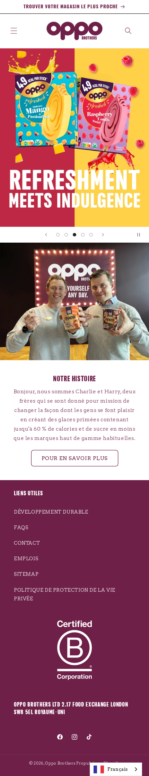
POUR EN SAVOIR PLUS (75, 458)
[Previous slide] (46, 234)
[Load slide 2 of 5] (66, 235)
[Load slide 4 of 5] (83, 235)
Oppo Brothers (60, 763)
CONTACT (27, 543)
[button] (13, 30)
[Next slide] (103, 234)
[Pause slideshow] (141, 234)
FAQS (21, 527)
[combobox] (116, 769)
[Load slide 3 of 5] (74, 235)
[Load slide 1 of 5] (58, 235)
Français (117, 769)
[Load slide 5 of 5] (91, 235)
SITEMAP (26, 574)
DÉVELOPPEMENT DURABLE (51, 512)
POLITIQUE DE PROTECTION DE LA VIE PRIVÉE (64, 594)
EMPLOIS (26, 558)
